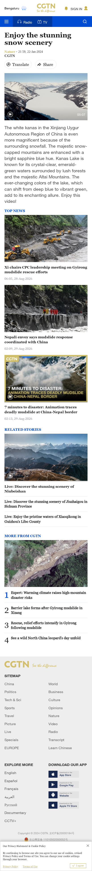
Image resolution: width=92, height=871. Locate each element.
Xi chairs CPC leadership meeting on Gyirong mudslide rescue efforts (45, 269)
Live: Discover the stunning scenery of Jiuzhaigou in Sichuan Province (45, 503)
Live (7, 731)
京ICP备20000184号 (61, 833)
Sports (9, 708)
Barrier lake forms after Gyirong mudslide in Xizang (46, 610)
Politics (10, 691)
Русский (10, 805)
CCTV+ (10, 820)
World (53, 684)
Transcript (56, 740)
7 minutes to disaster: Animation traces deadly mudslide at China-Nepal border (40, 409)
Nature (53, 715)
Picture (10, 724)
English (10, 772)
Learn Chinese (60, 748)
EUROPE (11, 748)
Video (53, 724)
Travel (9, 715)
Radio (27, 22)
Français (11, 788)
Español (10, 781)
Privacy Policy (10, 866)
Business (55, 691)
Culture (54, 700)
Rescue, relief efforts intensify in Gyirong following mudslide (43, 625)
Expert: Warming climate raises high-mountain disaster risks (48, 595)
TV (45, 22)
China (9, 684)
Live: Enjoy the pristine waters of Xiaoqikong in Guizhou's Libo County (42, 518)
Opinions (55, 708)
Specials (11, 740)
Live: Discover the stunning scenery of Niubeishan (39, 488)
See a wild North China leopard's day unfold (46, 638)
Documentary (15, 812)
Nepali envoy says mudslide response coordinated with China (38, 339)
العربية (9, 796)
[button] (10, 114)
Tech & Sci (12, 700)
